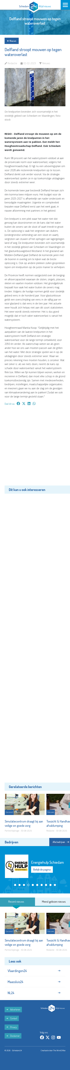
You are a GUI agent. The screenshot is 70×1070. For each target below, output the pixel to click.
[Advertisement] (35, 448)
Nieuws (12, 40)
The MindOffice (59, 1050)
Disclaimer (15, 1035)
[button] (15, 885)
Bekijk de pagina (42, 869)
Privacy (13, 1027)
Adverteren (15, 1009)
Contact (13, 1018)
